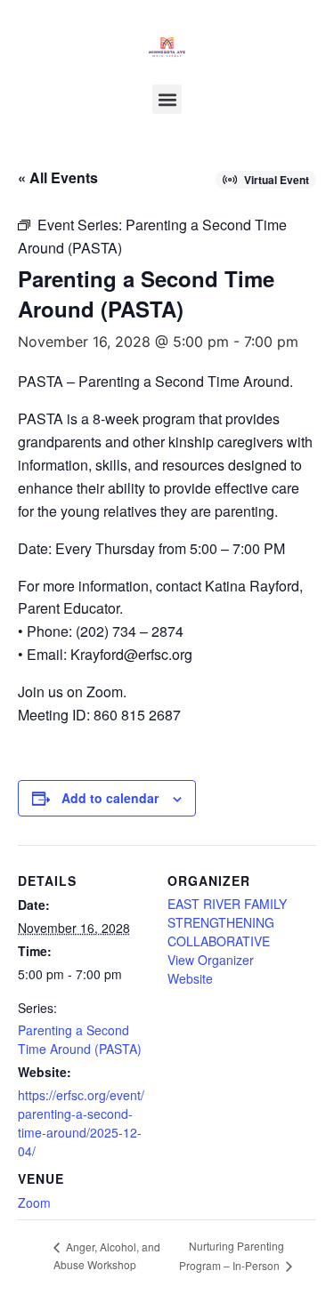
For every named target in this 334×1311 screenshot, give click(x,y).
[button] (167, 99)
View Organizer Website (210, 969)
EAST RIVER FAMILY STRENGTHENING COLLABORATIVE (227, 922)
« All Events (58, 177)
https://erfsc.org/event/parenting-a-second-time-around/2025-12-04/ (81, 1123)
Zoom (34, 1202)
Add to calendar (110, 798)
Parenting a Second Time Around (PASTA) (80, 1039)
